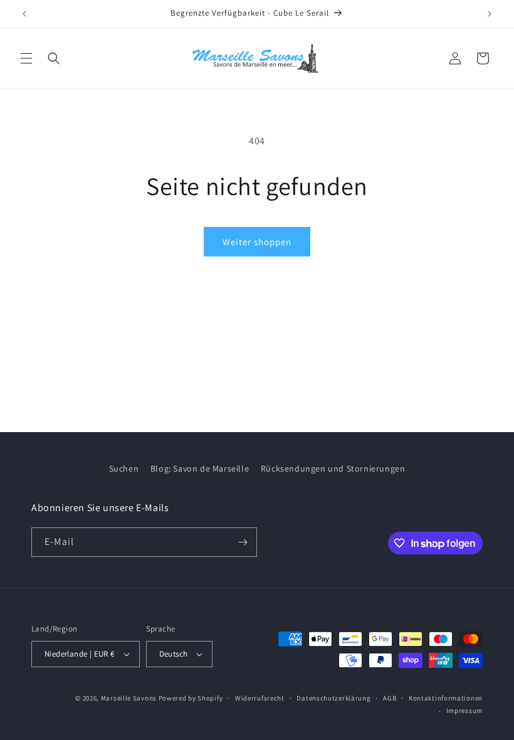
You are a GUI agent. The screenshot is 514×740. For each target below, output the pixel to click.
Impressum (464, 710)
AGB (389, 698)
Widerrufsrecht (260, 698)
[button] (26, 58)
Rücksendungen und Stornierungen (333, 468)
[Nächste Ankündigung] (489, 14)
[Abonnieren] (242, 542)
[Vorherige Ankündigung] (24, 14)
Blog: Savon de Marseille (199, 468)
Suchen (124, 468)
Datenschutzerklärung (333, 698)
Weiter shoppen (257, 242)
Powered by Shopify (191, 698)
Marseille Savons (129, 698)
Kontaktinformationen (446, 698)
